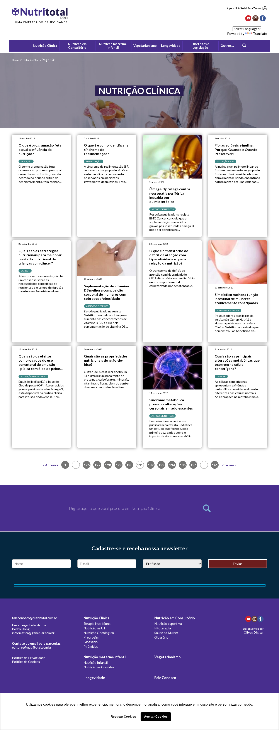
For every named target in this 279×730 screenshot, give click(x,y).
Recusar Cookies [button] (123, 716)
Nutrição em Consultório (174, 618)
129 (119, 465)
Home (15, 60)
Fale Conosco (165, 678)
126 (87, 465)
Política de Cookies (26, 662)
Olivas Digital (254, 632)
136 (193, 465)
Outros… (227, 45)
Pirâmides (90, 646)
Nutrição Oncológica (98, 633)
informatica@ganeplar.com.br (33, 633)
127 (97, 465)
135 (183, 465)
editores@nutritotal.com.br (31, 647)
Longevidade (94, 678)
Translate (260, 33)
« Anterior (50, 465)
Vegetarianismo (167, 657)
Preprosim (91, 637)
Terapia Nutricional (97, 623)
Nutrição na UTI (95, 628)
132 (151, 465)
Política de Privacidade (28, 658)
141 (215, 465)
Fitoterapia (162, 628)
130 (129, 465)
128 (108, 465)
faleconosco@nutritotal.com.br (34, 618)
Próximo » (228, 465)
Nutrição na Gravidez (98, 667)
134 (172, 465)
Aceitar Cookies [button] (156, 716)
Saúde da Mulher (166, 633)
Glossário (90, 642)
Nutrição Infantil (95, 662)
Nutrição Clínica (96, 618)
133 (161, 465)
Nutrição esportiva (168, 623)
